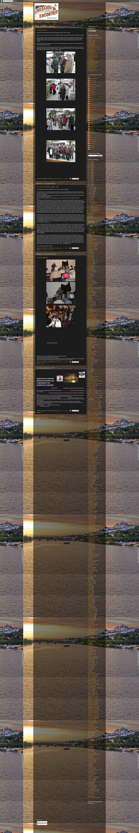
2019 (91, 172)
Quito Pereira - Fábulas (92, 704)
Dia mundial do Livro (91, 362)
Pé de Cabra (90, 57)
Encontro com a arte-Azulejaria (93, 423)
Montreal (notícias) (91, 570)
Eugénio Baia (92, 91)
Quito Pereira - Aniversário (93, 696)
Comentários (40, 824)
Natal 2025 (90, 595)
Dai (88, 348)
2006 (91, 216)
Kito (89, 543)
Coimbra (89, 334)
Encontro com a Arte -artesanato (94, 390)
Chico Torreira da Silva (92, 44)
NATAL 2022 (90, 592)
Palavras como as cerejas (93, 55)
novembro (92, 188)
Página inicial (39, 22)
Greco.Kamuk (90, 50)
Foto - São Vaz (91, 480)
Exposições (90, 458)
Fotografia (90, 483)
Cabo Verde (90, 301)
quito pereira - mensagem (92, 708)
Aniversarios (90, 262)
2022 (91, 167)
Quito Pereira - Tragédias (92, 714)
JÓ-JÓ (89, 532)
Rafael (91, 114)
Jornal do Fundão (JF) (92, 536)
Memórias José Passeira (92, 564)
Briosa (89, 299)
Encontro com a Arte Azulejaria (93, 409)
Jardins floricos (91, 526)
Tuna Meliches (50, 249)
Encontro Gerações (91, 451)
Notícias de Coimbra (91, 610)
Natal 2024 (90, 594)
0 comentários (65, 178)
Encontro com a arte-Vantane (93, 438)
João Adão (91, 99)
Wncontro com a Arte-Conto (93, 797)
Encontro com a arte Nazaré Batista (94, 413)
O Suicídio (90, 623)
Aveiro (89, 277)
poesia (89, 652)
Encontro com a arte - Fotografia (94, 397)
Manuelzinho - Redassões (93, 560)
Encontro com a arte (91, 379)
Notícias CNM (90, 606)
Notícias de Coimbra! (92, 612)
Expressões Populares (92, 459)
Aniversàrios (90, 264)
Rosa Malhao (92, 118)
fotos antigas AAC (91, 493)
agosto (91, 193)
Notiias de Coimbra (91, 619)
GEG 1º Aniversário (91, 500)
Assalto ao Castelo (91, 40)
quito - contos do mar (92, 675)
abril (91, 199)
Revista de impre (91, 728)
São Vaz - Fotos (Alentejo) (93, 754)
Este (89, 455)
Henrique (91, 95)
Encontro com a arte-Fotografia (93, 431)
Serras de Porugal (91, 761)
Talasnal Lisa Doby (91, 772)
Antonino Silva (90, 271)
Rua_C (89, 738)
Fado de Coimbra (91, 461)
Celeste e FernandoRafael (93, 322)
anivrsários (90, 269)
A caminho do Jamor (91, 230)
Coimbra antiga (91, 337)
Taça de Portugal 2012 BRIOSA (93, 769)
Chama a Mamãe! (93, 84)
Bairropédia (47, 22)
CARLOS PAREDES (42, 257)
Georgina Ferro (91, 508)
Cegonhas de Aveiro (91, 319)
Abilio (89, 234)
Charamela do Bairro (44, 249)
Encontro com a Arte (91, 389)
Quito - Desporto (91, 677)
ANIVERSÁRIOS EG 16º (92, 266)
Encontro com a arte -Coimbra (93, 405)
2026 (91, 161)
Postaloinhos (90, 661)
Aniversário (90, 259)
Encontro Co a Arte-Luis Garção (94, 383)
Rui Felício (91, 120)
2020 (91, 170)
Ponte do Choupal (91, 654)
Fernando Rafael (91, 468)
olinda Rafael (92, 147)
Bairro (89, 278)
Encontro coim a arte (92, 385)
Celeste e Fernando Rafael (93, 320)
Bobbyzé (89, 290)
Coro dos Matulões (91, 341)
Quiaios (89, 669)
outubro (91, 190)
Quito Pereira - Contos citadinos (94, 700)
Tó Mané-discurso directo (92, 776)
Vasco (91, 137)
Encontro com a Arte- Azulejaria (93, 417)
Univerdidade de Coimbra (92, 789)
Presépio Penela (91, 665)
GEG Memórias (91, 507)
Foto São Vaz (90, 482)
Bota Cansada (90, 294)
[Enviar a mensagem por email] (72, 178)
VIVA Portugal (90, 796)
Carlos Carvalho (92, 82)
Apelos (89, 273)
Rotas (89, 736)
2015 (91, 178)
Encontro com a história (92, 440)
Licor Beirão (90, 549)
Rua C (89, 68)
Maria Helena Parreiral (94, 107)
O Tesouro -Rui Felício (92, 624)
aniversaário (90, 257)
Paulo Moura (92, 110)
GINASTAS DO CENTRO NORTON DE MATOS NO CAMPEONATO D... (95, 210)
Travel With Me (91, 785)
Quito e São (90, 690)
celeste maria (92, 143)
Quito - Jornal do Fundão (92, 683)
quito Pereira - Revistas (92, 711)
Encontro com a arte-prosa (93, 437)
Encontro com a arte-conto (93, 425)
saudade (89, 755)
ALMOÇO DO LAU (42, 30)
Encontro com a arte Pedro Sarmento (94, 393)
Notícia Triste (90, 599)
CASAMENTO (90, 315)
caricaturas (90, 305)
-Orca (89, 226)
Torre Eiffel (90, 783)
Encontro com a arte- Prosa (93, 420)
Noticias (89, 603)
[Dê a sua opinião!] (74, 178)
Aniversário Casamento (92, 260)
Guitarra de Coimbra (91, 51)
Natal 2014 (90, 589)
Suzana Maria (92, 126)
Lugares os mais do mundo (93, 554)
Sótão (89, 765)
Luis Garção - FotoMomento (93, 53)
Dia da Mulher (90, 358)
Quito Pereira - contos (92, 698)
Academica (90, 238)
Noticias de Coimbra (91, 609)
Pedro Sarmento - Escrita (92, 61)
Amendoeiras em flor (92, 249)
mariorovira (92, 145)
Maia (89, 559)
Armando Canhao (93, 80)
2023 (91, 166)
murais (89, 573)
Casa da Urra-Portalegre (92, 313)
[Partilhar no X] (75, 178)
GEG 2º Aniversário (91, 503)
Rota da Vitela (90, 735)
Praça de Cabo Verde (92, 662)
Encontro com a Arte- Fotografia (94, 418)
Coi (88, 333)
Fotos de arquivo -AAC (92, 496)
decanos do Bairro (91, 354)
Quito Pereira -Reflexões (92, 715)
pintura (89, 648)
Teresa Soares (92, 131)
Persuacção (90, 65)
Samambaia (90, 750)
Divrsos (89, 372)
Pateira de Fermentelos (92, 638)
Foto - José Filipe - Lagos (92, 477)
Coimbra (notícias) (91, 336)
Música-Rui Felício (91, 582)
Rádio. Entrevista (91, 721)
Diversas (90, 365)
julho (91, 194)
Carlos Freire (90, 308)
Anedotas (90, 252)
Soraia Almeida (92, 124)
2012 (91, 182)
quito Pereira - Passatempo (93, 710)
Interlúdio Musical (91, 518)
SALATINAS (90, 748)
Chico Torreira (90, 329)
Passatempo (90, 637)
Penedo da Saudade (91, 64)
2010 (91, 185)
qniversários (90, 668)
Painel (89, 627)
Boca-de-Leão (90, 291)
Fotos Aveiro (90, 494)
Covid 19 (89, 343)
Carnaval (90, 309)
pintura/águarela (91, 651)
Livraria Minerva (91, 52)
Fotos (89, 486)
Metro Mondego (91, 567)
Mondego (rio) (90, 568)
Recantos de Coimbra (92, 722)
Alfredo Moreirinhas (93, 78)
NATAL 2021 (90, 591)
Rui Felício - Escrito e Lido (93, 69)
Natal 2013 (90, 588)
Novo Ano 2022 (91, 620)
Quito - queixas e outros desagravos (94, 687)
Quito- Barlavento (91, 719)
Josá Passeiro (90, 538)
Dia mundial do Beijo (91, 361)
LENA (91, 103)
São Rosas (90, 751)
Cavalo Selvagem (91, 42)
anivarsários (90, 253)
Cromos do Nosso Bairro (92, 344)
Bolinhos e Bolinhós (91, 292)
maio (91, 197)
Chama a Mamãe (91, 43)
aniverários (90, 255)
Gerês (89, 510)
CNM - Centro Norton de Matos (93, 46)
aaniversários (90, 233)
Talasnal (89, 771)
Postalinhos (90, 659)
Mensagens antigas (81, 416)
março (91, 200)
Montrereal (90, 571)
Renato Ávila (90, 725)
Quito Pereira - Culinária (92, 701)
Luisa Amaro (90, 557)
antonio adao (92, 139)
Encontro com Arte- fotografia (93, 444)
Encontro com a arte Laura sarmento (94, 410)
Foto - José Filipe (91, 476)
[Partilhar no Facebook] (77, 178)
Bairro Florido (90, 280)
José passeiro (90, 542)
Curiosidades (90, 347)
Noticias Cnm (90, 605)
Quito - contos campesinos (93, 673)
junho (91, 196)
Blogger (72, 830)
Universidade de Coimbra (92, 790)
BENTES (89, 285)
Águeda (89, 241)
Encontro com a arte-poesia (93, 434)
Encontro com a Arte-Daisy (93, 426)
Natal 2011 (90, 585)
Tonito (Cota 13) (91, 779)
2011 (91, 184)
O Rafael (54, 22)
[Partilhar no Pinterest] (78, 178)
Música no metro (91, 581)
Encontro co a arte (91, 382)
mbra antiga (90, 563)
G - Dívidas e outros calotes (93, 498)
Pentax (89, 644)
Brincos (89, 298)
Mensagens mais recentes (41, 416)
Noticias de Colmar (91, 613)
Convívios (90, 340)
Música (89, 578)
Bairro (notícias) (91, 281)
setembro (92, 191)
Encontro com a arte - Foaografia (94, 395)
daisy (89, 350)
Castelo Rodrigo (91, 316)
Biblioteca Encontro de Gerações (94, 288)
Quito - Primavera (91, 686)
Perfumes (90, 645)
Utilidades (90, 792)
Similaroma (90, 762)
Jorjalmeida (92, 101)
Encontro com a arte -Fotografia (94, 406)
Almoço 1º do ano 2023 (92, 245)
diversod (89, 368)
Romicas (91, 116)
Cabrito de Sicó (91, 302)
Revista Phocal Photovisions (93, 731)
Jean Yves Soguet (91, 531)
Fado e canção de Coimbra (93, 462)
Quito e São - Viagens (92, 693)
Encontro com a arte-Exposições (94, 430)
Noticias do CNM (91, 617)
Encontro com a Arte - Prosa (93, 403)
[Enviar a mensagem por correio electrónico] (70, 178)
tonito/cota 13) (90, 782)
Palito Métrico (90, 630)
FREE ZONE (92, 93)
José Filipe (90, 540)
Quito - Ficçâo (90, 672)
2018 (91, 173)
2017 (91, 175)
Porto (89, 655)
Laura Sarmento (92, 105)
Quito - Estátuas (91, 679)
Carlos (89, 306)
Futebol (89, 497)
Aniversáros (90, 267)
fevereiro (92, 202)
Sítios (89, 764)
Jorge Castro (90, 535)
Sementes (90, 757)
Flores (89, 473)
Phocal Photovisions (91, 647)
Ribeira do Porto (91, 732)
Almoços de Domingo (92, 248)
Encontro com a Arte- (92, 415)
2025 (91, 163)
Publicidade (90, 666)
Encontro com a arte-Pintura (93, 433)
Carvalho (90, 312)
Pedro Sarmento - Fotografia (93, 62)
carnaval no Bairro (91, 311)
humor (89, 514)
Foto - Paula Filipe (91, 479)
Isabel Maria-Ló (91, 521)
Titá (90, 135)
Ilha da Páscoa (91, 515)
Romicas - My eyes (91, 67)
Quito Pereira (90, 694)
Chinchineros (90, 330)
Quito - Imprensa (91, 682)
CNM (41, 412)
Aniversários (42, 363)
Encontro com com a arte (92, 445)
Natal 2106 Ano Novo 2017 (93, 596)
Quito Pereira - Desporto (92, 703)
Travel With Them (91, 786)
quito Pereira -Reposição (92, 717)
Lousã (89, 553)
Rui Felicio (90, 739)
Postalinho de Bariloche (92, 658)
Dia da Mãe (90, 357)
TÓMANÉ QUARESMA (92, 778)
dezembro (92, 187)
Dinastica (90, 364)
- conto (89, 225)
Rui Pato (91, 122)
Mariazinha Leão (91, 561)
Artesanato (90, 274)
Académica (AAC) (91, 239)
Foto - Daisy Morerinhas (92, 475)
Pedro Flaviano (91, 58)
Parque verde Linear (91, 634)
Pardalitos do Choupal (92, 56)
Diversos (90, 369)
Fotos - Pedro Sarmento (92, 490)
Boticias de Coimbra (91, 295)
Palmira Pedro (90, 631)
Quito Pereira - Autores (92, 697)
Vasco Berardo (91, 793)
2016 (91, 176)
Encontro (90, 378)
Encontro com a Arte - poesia (93, 402)
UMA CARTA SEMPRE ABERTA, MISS (48, 187)
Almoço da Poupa (91, 246)
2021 (91, 169)
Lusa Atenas (90, 54)
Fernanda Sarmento (91, 466)
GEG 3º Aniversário (91, 504)
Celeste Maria (90, 323)
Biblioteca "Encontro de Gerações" (94, 287)
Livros (89, 552)
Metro (89, 566)
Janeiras (89, 522)
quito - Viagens (91, 689)
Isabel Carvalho (91, 519)
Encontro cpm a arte (91, 448)
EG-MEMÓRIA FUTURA (92, 376)
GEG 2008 (90, 501)
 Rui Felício (91, 223)
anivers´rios (90, 256)
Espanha (89, 454)
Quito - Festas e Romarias (93, 680)
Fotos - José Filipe (91, 489)
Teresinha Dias (92, 133)
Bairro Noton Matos (91, 283)
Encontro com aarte (91, 441)
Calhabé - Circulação (92, 41)
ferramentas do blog (91, 469)
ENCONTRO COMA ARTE (93, 447)
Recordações (90, 724)
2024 (91, 164)
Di (88, 355)
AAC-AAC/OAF (91, 231)
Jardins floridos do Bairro (92, 529)
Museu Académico (91, 575)
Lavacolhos (90, 547)
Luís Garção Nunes (91, 556)
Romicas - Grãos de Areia (92, 66)
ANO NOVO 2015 (91, 270)
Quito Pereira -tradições (92, 718)
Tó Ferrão (91, 128)
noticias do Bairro (91, 616)
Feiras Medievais (91, 465)
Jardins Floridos (91, 528)
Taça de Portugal (91, 768)
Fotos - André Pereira (92, 487)
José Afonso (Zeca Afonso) (93, 539)
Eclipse (89, 375)
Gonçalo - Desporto (91, 511)
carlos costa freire (93, 141)
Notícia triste (90, 602)
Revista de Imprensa (92, 729)
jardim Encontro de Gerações (93, 525)
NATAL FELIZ (90, 598)
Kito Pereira (90, 545)
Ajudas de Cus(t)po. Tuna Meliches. (94, 242)
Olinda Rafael (90, 626)
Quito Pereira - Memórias (92, 707)
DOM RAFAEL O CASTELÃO (95, 86)
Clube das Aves (91, 45)
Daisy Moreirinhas (91, 351)
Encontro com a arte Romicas (93, 414)
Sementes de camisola (92, 758)
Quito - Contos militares (92, 676)
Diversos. (90, 371)
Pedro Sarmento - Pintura (92, 63)
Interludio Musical (91, 517)
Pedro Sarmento (92, 112)
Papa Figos (90, 633)
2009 (91, 214)
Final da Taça (90, 472)
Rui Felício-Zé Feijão (92, 744)
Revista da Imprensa (92, 726)
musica (89, 577)
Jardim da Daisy (91, 524)
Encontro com (90, 386)
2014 (91, 179)
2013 (91, 181)
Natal (89, 584)
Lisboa (89, 550)
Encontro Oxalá (91, 452)
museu (89, 574)
